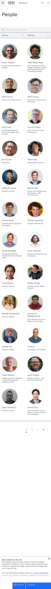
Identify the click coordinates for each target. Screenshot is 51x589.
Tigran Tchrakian (9, 407)
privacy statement (37, 577)
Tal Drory (31, 346)
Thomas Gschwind (35, 220)
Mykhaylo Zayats (9, 188)
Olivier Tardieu (8, 62)
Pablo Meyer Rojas (35, 62)
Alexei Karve (7, 97)
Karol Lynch (7, 159)
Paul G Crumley (34, 127)
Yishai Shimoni (8, 375)
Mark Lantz (6, 127)
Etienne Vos (7, 346)
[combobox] (13, 35)
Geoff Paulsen (33, 375)
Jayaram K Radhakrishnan (33, 314)
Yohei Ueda (32, 159)
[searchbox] (25, 29)
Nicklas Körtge (33, 283)
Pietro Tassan (33, 97)
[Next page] (47, 429)
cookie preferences (41, 573)
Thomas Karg (7, 220)
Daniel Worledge (9, 251)
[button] (49, 558)
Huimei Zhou (32, 407)
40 (43, 429)
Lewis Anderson (34, 251)
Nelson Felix (32, 188)
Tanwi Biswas (7, 283)
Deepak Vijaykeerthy (11, 313)
